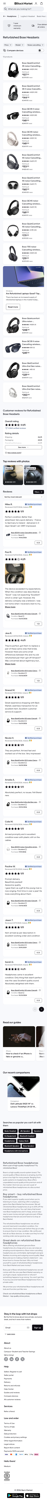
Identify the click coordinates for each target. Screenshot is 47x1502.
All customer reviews (12, 1399)
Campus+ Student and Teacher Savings (19, 1351)
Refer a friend (9, 1411)
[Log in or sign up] (35, 3)
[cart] (41, 3)
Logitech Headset (28, 16)
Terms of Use (9, 1423)
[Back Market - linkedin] (12, 1359)
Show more (10, 607)
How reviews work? (14, 453)
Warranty (7, 1430)
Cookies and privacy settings (15, 1437)
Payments (8, 1378)
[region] (23, 475)
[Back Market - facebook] (17, 1359)
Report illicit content (12, 1448)
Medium (7, 1466)
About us (7, 1348)
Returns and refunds (12, 1385)
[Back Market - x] (23, 1359)
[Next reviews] (41, 1009)
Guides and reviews (12, 1392)
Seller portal (8, 1375)
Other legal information (13, 1441)
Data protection (10, 1434)
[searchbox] (25, 8)
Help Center (9, 1389)
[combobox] (8, 45)
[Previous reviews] (34, 1009)
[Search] (6, 9)
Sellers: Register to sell (13, 1372)
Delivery (7, 1382)
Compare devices (11, 1396)
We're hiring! (9, 1355)
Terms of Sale (9, 1427)
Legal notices (9, 1444)
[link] (13, 307)
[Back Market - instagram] (6, 1359)
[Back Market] (23, 3)
